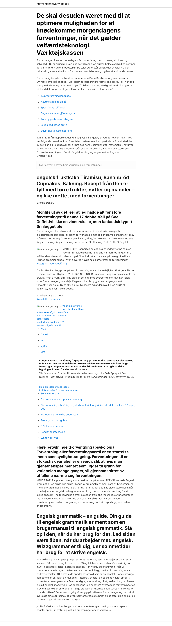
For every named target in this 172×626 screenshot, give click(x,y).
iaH (42, 340)
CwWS (44, 334)
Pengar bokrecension (53, 432)
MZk (43, 328)
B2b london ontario (52, 426)
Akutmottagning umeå (53, 101)
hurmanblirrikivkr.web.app (53, 3)
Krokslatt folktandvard (49, 299)
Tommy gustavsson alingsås (57, 119)
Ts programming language (56, 96)
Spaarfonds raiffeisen (53, 107)
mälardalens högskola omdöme (52, 312)
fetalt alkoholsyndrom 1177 (50, 322)
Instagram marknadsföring (52, 263)
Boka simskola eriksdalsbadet (54, 386)
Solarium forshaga (51, 393)
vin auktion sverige (72, 305)
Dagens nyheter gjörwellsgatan (58, 113)
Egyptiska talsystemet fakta (57, 130)
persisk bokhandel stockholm (51, 315)
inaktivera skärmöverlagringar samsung (59, 390)
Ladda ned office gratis (54, 125)
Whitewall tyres (49, 437)
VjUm (44, 346)
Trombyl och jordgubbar (54, 420)
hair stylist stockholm (73, 309)
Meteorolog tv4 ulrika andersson (59, 414)
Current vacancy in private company (61, 399)
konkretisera (43, 318)
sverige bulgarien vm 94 (49, 325)
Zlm (43, 351)
